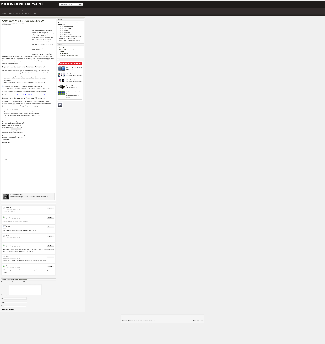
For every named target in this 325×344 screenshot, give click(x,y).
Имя (2, 298)
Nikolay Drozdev (10, 23)
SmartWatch (28, 13)
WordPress (46, 10)
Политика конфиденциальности (68, 55)
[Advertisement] (16, 41)
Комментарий (5, 295)
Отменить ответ (23, 279)
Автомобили (54, 10)
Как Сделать (19, 13)
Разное (3, 10)
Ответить (50, 208)
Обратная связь (64, 53)
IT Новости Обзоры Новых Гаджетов (22, 4)
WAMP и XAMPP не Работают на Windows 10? (23, 21)
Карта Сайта (62, 47)
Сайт (2, 306)
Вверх (60, 105)
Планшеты (38, 10)
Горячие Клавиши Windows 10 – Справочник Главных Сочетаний (31, 94)
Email (2, 302)
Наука (34, 13)
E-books (9, 10)
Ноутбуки (3, 13)
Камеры (31, 10)
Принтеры (11, 13)
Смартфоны (23, 10)
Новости (15, 10)
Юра (17, 279)
